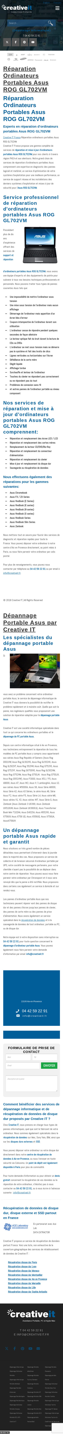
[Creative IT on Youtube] (33, 42)
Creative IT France (12, 137)
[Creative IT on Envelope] (38, 1348)
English (46, 2)
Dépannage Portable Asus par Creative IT (30, 622)
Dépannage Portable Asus (17, 1401)
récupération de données (33, 920)
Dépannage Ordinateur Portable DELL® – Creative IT (16, 1417)
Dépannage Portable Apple (17, 1396)
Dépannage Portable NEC (34, 1413)
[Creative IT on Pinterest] (24, 42)
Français (57, 2)
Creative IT (17, 9)
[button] (57, 8)
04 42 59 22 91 (34, 1011)
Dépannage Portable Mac (34, 1409)
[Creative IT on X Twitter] (7, 42)
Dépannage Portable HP (34, 1392)
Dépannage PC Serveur (51, 1409)
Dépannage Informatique (17, 1367)
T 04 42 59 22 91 (31, 35)
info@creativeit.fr (12, 573)
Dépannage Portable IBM (34, 1396)
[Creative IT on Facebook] (16, 42)
